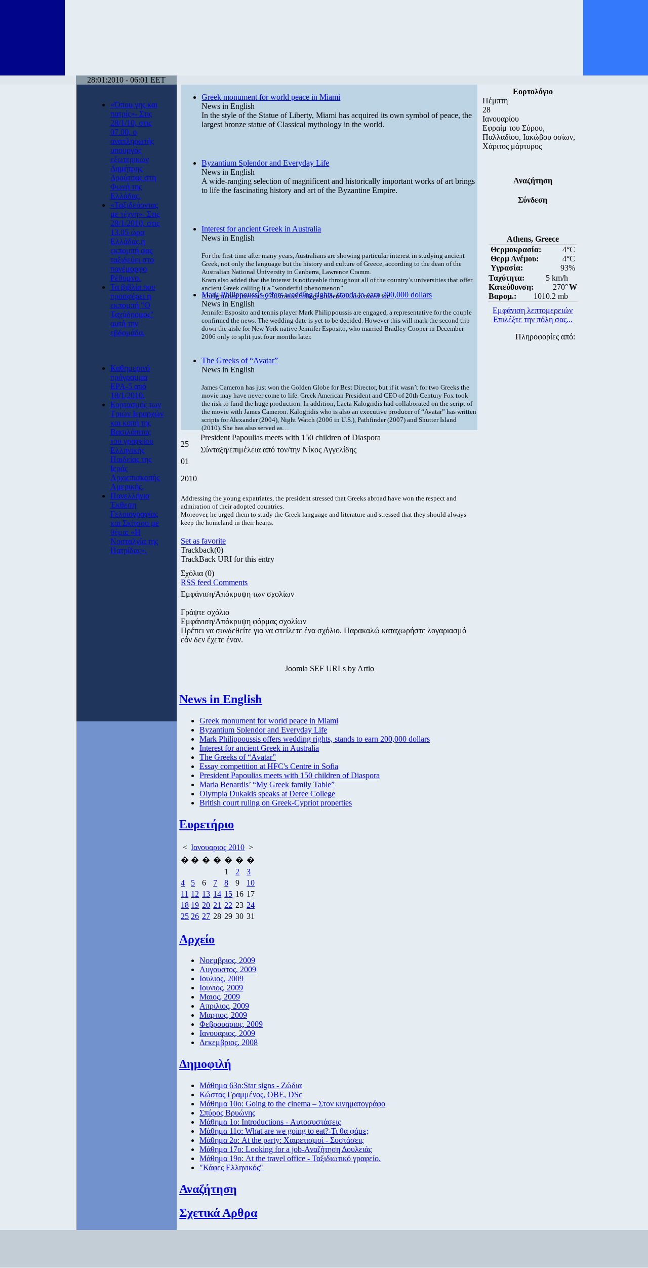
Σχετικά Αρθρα (218, 1212)
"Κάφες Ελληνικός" (231, 1167)
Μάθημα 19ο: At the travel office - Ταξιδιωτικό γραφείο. (290, 1158)
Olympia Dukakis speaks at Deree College (267, 793)
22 (228, 905)
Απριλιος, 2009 (224, 1006)
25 (185, 916)
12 (195, 894)
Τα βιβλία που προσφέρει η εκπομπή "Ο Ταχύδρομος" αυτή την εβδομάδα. (132, 310)
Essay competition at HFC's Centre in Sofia (268, 766)
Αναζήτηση (208, 1189)
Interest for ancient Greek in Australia (261, 228)
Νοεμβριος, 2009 (227, 960)
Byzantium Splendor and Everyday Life (265, 163)
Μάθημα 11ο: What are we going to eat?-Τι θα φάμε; (284, 1131)
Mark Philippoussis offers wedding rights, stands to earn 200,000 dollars (316, 294)
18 (185, 905)
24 (251, 905)
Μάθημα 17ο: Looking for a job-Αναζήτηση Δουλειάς (285, 1149)
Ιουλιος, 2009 (221, 978)
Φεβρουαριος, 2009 (231, 1024)
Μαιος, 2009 (219, 996)
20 (206, 905)
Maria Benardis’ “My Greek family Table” (267, 784)
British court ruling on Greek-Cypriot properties (275, 802)
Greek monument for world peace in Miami (270, 97)
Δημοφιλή (205, 1063)
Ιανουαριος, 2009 (227, 1033)
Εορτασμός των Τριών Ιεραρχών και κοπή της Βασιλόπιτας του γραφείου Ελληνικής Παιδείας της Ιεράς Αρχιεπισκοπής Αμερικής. (137, 445)
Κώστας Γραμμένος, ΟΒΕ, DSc (250, 1094)
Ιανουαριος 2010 (218, 847)
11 (184, 894)
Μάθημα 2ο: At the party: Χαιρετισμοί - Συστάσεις (281, 1140)
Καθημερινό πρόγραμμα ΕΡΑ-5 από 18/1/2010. (130, 382)
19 (195, 905)
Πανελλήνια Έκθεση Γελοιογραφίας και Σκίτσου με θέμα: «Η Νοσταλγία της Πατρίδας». (134, 523)
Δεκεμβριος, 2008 (228, 1042)
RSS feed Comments (214, 582)
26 (195, 916)
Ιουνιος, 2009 (221, 987)
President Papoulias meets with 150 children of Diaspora (289, 775)
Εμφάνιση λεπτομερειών (533, 310)
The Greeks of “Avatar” (239, 360)
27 (206, 916)
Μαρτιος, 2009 (223, 1015)
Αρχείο (197, 939)
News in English (220, 699)
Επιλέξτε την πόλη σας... (533, 319)
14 (217, 894)
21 (217, 905)
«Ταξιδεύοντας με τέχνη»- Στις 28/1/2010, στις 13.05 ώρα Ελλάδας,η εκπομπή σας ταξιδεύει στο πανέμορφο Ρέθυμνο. (134, 241)
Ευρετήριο (206, 824)
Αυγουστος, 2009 (227, 969)
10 (251, 882)
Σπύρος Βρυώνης (227, 1112)
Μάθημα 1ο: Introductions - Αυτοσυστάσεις (270, 1122)
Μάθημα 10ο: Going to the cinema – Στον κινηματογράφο (292, 1103)
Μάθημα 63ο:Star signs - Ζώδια (250, 1085)
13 (206, 894)
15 (228, 894)
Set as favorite (203, 540)
